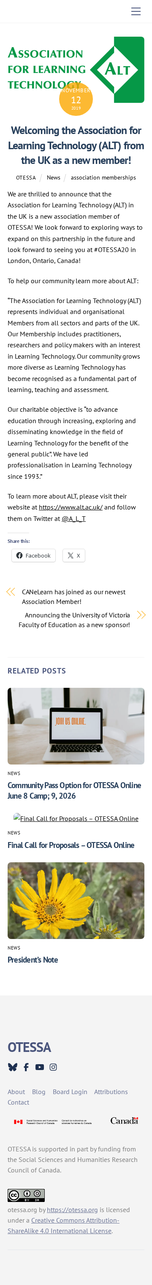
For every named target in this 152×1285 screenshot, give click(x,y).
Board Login (70, 1091)
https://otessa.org (72, 1209)
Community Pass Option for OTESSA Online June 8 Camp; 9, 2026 (74, 790)
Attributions (111, 1091)
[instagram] (53, 1066)
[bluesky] (13, 1066)
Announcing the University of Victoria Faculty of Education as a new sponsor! (74, 619)
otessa (26, 177)
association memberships (103, 177)
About (16, 1091)
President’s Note (33, 959)
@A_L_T (74, 518)
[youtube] (40, 1066)
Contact (18, 1102)
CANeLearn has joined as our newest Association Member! (73, 596)
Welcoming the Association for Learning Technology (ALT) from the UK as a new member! (76, 145)
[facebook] (26, 1066)
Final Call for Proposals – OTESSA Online (71, 845)
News (53, 177)
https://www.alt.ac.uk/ (71, 507)
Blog (39, 1091)
